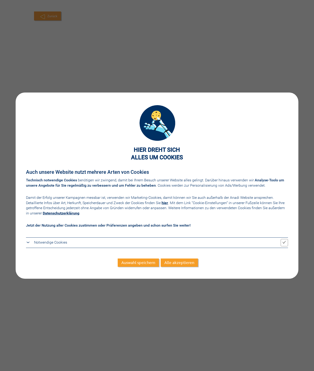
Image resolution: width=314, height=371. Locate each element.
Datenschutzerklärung (61, 213)
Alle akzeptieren (179, 262)
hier (165, 203)
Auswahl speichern (138, 262)
